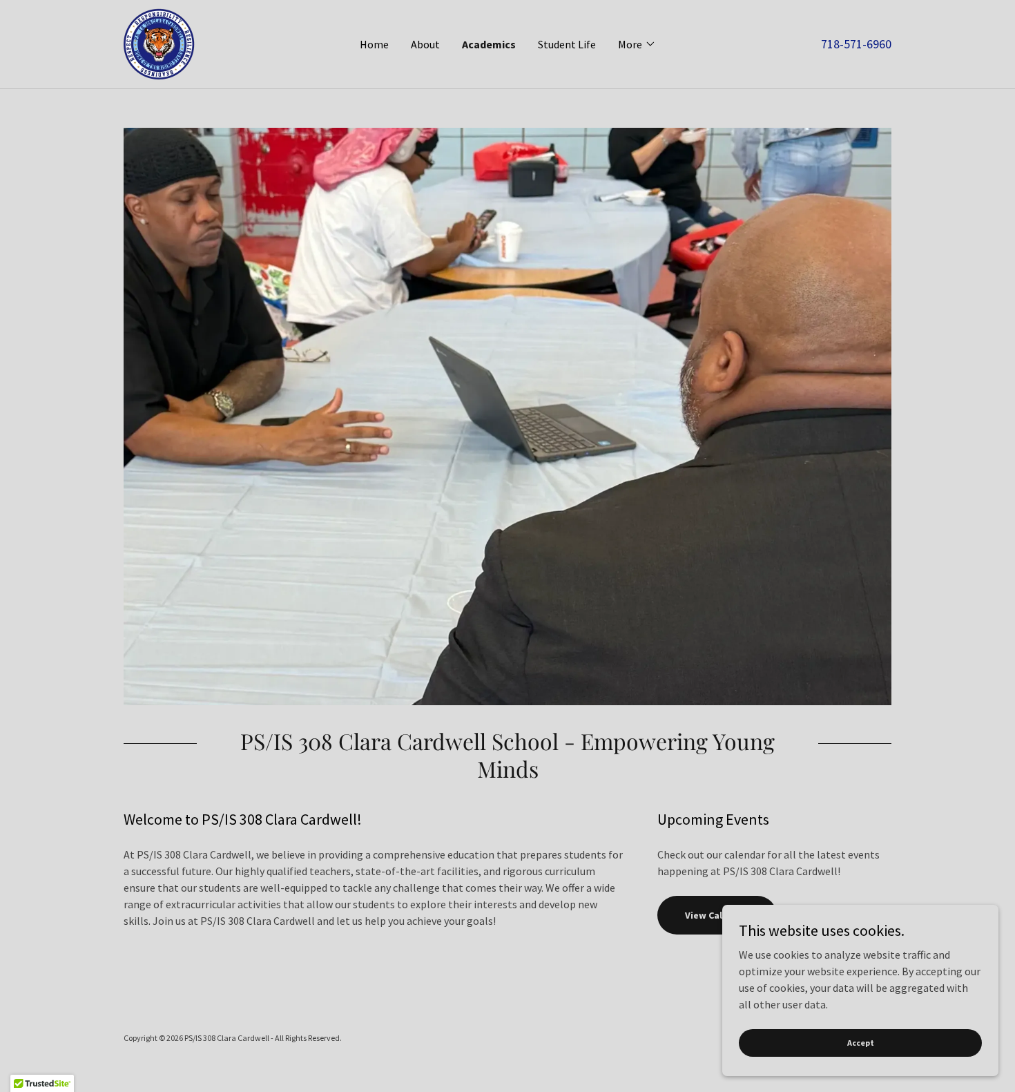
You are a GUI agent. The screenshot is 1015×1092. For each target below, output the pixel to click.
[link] (159, 43)
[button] (637, 44)
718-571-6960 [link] (856, 44)
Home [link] (374, 44)
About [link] (425, 44)
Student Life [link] (567, 44)
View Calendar (717, 915)
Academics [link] (489, 44)
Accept (860, 1042)
